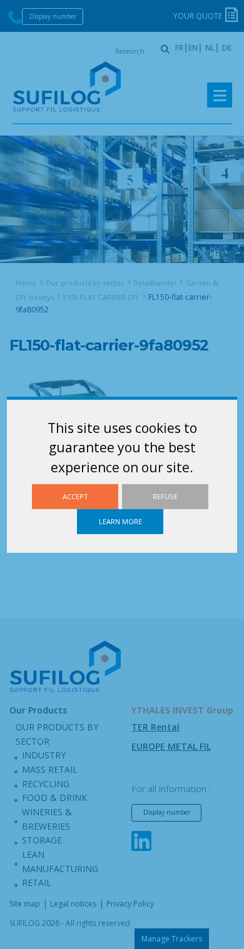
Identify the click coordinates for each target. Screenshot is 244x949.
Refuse (165, 495)
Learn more (120, 521)
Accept (75, 495)
